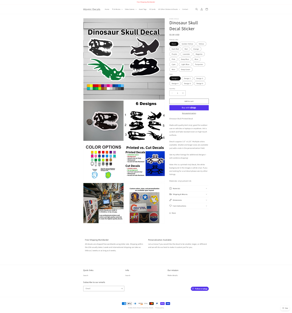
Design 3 (199, 78)
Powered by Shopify (147, 308)
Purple (174, 54)
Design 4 (175, 83)
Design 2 (187, 78)
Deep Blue (185, 59)
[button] (117, 9)
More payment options (189, 113)
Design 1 (175, 78)
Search (85, 275)
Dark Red (175, 49)
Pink (173, 59)
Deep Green (185, 69)
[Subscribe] (121, 288)
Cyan (174, 64)
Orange (196, 49)
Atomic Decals (137, 308)
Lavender (186, 54)
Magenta (199, 54)
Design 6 (200, 83)
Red (186, 49)
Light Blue (185, 64)
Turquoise (199, 64)
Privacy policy (159, 308)
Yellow (201, 44)
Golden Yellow (187, 44)
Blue (196, 59)
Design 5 (187, 83)
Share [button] (174, 213)
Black (174, 44)
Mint (173, 69)
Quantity (172, 89)
